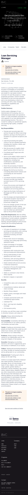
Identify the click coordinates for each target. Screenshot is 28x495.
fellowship (4, 460)
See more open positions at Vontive (14, 408)
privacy (3, 474)
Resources (3, 447)
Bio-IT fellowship (6, 462)
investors (8, 487)
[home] (3, 2)
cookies (8, 474)
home (2, 443)
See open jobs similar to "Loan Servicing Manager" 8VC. (13, 72)
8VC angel (3, 449)
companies (11, 47)
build (2, 464)
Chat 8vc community (6, 466)
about (15, 443)
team (15, 445)
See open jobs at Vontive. (11, 70)
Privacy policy (10, 422)
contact (3, 451)
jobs (4, 47)
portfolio (3, 445)
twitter (3, 487)
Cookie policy (18, 422)
